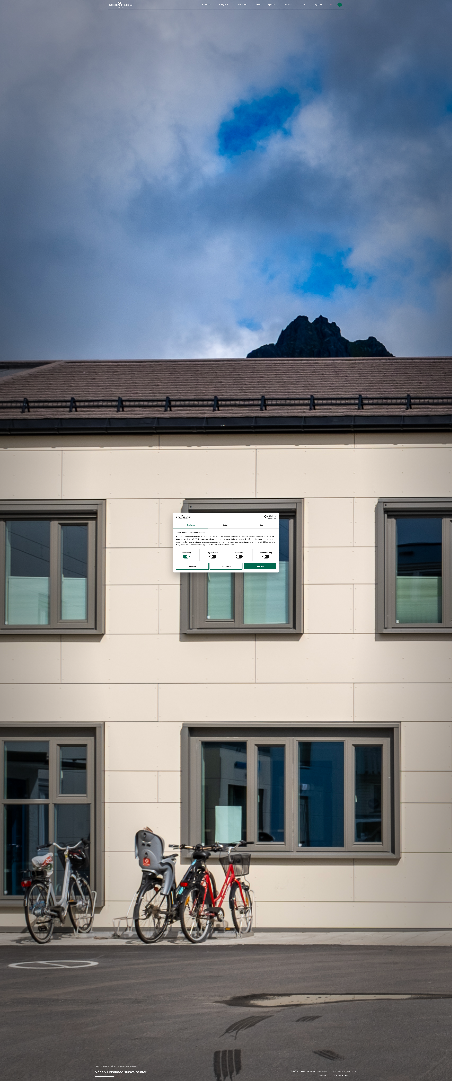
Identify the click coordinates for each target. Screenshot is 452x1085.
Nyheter (271, 5)
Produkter (206, 5)
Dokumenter (242, 5)
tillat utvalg (226, 566)
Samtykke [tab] (191, 525)
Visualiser (287, 5)
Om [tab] (261, 525)
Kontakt (303, 5)
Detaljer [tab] (226, 525)
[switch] (212, 557)
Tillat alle (260, 566)
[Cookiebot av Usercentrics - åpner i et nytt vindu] (266, 517)
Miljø (258, 5)
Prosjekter (223, 5)
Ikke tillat (192, 566)
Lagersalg (318, 5)
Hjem (97, 1066)
